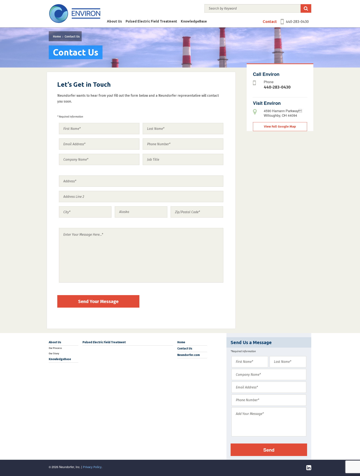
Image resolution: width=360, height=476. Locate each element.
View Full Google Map (280, 126)
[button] (306, 8)
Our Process (55, 348)
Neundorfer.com (188, 355)
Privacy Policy (92, 467)
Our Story (54, 353)
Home (57, 36)
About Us (114, 21)
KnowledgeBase (194, 21)
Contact (270, 21)
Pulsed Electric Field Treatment (151, 21)
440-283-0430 (297, 21)
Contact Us (72, 36)
